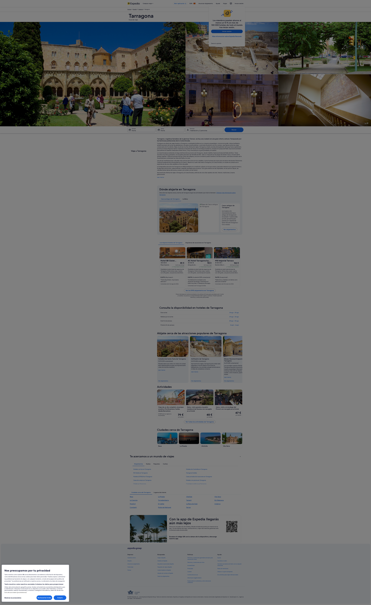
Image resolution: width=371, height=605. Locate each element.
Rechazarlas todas (44, 598)
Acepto (60, 598)
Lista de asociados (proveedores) (15, 592)
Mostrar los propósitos (12, 598)
